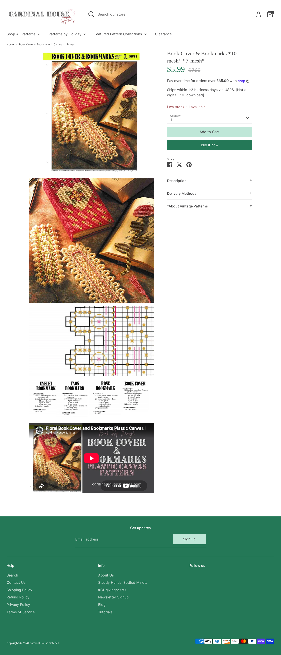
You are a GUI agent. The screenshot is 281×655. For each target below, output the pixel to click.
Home (10, 44)
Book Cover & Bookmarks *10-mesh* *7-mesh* (48, 44)
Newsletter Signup (113, 597)
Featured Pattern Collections (118, 34)
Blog (102, 604)
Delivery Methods (181, 193)
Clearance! (164, 34)
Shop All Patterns (21, 34)
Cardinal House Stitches (44, 643)
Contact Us (16, 582)
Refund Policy (18, 597)
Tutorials (105, 612)
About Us (106, 575)
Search (12, 575)
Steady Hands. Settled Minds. (122, 582)
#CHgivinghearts (112, 590)
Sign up (189, 539)
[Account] (258, 14)
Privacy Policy (18, 604)
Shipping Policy (19, 590)
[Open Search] (91, 14)
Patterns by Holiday (66, 34)
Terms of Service (21, 612)
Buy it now (209, 145)
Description (177, 180)
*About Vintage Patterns (187, 206)
